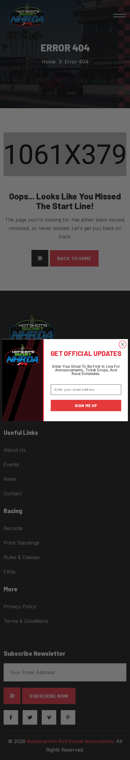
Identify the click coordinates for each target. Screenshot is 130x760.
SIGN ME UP (86, 405)
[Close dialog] (122, 344)
